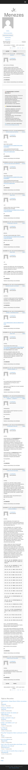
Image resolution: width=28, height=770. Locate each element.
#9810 (23, 223)
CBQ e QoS (12, 195)
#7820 (23, 470)
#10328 (23, 163)
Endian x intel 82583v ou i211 (8, 722)
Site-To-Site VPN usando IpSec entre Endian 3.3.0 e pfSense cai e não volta (13, 745)
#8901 (23, 252)
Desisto (12, 55)
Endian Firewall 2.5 (12, 369)
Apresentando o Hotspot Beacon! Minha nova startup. (14, 701)
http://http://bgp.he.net (9, 151)
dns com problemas (5, 739)
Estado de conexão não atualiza (8, 712)
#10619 (23, 55)
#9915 (23, 312)
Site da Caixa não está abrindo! (12, 163)
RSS (2, 760)
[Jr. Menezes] (7, 23)
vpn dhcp (3, 727)
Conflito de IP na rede (12, 470)
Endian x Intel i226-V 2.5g (7, 717)
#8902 (23, 195)
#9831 (23, 509)
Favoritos (7, 39)
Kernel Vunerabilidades (12, 312)
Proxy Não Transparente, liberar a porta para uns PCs (14, 733)
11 (20, 48)
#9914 (23, 286)
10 (18, 48)
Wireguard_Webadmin (6, 707)
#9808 (23, 426)
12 (22, 48)
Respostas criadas (8, 35)
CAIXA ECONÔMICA (12, 509)
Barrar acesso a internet (12, 286)
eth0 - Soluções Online (14, 767)
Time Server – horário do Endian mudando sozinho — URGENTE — (14, 398)
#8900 (23, 333)
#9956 (23, 369)
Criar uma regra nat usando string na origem (11, 751)
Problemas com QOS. (12, 223)
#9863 (23, 398)
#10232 (23, 132)
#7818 (23, 658)
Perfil (7, 31)
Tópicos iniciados (8, 33)
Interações (8, 37)
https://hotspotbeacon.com (12, 125)
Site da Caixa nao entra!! (12, 132)
